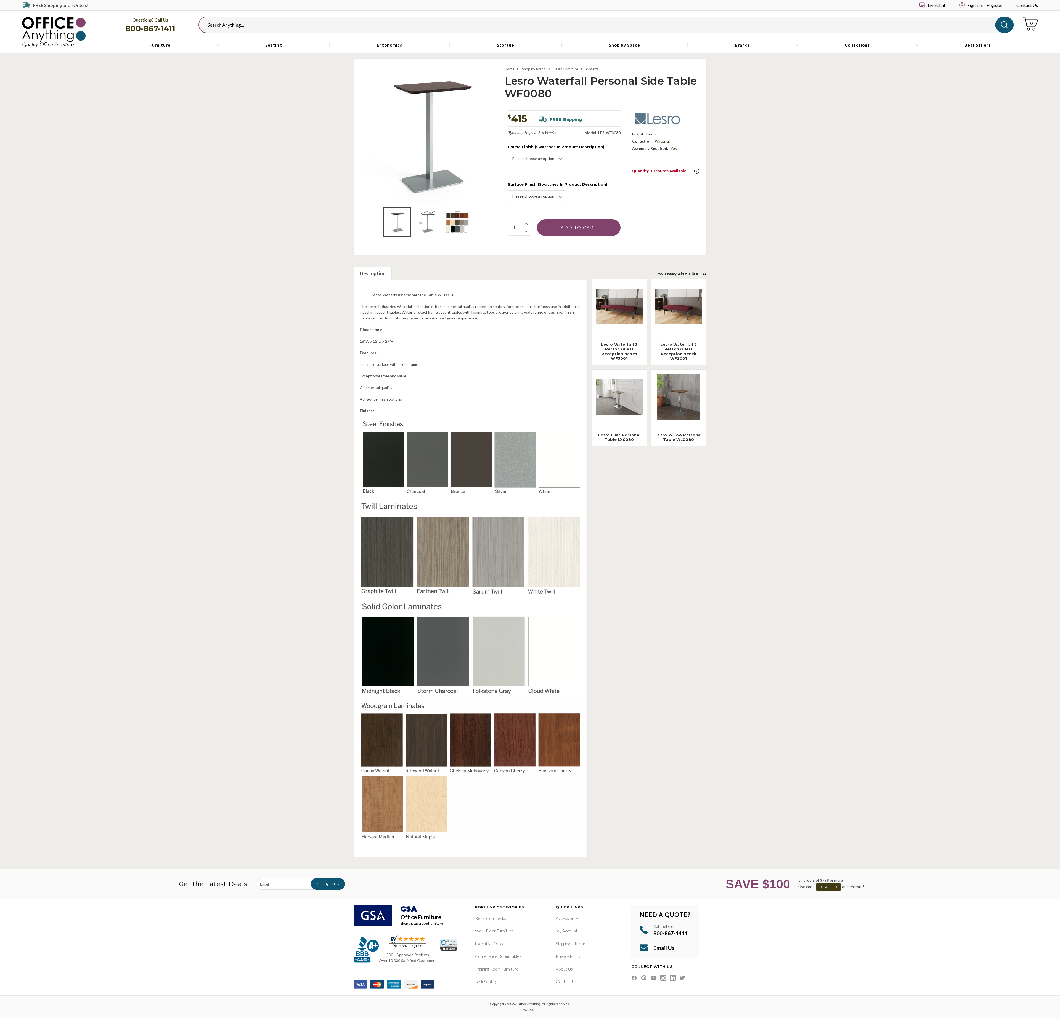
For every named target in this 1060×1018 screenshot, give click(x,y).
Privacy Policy (568, 956)
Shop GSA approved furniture (422, 923)
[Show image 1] (397, 222)
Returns (582, 943)
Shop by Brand (534, 69)
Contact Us (1027, 5)
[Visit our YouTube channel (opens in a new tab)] (653, 978)
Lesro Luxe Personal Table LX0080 (619, 437)
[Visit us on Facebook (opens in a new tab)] (634, 978)
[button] (696, 171)
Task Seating (486, 981)
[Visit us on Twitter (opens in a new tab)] (682, 978)
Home (509, 69)
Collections (857, 44)
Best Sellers (977, 44)
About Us (564, 968)
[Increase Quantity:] (526, 224)
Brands (742, 44)
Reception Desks (490, 918)
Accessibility (567, 918)
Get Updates (328, 884)
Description (373, 273)
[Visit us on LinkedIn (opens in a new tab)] (673, 978)
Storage (505, 44)
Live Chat (936, 5)
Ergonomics (389, 44)
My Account (566, 930)
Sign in (974, 5)
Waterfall (593, 69)
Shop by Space (624, 44)
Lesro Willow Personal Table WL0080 (678, 437)
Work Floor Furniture (494, 930)
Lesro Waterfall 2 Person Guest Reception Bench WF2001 (679, 351)
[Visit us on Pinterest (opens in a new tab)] (644, 978)
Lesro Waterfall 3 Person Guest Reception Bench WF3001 (619, 351)
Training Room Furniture (497, 968)
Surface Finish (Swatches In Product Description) (559, 184)
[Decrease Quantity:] (526, 231)
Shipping (563, 943)
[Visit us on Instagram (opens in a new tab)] (663, 978)
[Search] (1004, 25)
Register (995, 5)
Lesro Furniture (566, 69)
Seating (273, 44)
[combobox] (601, 25)
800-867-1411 (150, 28)
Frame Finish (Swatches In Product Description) (557, 147)
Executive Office (490, 943)
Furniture (160, 44)
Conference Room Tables (498, 956)
